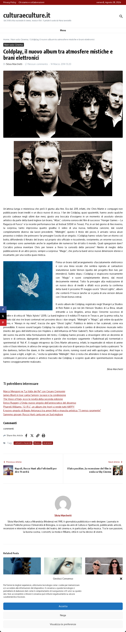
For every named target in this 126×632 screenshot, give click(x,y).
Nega (63, 615)
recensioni (47, 443)
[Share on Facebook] (3, 309)
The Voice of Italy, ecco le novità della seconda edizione (33, 399)
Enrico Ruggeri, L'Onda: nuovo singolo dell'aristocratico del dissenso (39, 402)
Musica (37, 443)
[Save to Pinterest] (3, 322)
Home (6, 39)
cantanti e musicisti (23, 443)
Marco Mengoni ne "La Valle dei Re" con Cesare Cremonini (34, 391)
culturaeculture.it (26, 15)
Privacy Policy (9, 2)
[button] (121, 578)
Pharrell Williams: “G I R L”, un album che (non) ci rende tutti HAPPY (38, 406)
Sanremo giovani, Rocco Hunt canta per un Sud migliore (33, 414)
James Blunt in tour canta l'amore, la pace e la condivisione (34, 395)
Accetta (63, 606)
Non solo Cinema (19, 39)
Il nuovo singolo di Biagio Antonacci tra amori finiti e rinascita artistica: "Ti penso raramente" (52, 410)
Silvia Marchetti (14, 64)
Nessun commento (38, 64)
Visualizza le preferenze (63, 624)
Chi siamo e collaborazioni (31, 2)
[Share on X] (3, 316)
